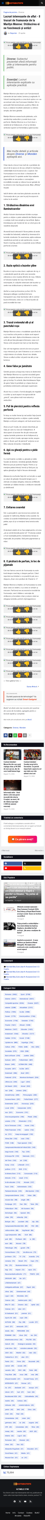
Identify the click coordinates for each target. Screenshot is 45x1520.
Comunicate (30, 1173)
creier (26, 1418)
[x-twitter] (32, 864)
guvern (25, 1248)
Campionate (24, 1108)
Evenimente (11, 1104)
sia (34, 1335)
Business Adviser (24, 1265)
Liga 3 (22, 1436)
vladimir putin (24, 1300)
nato (32, 1353)
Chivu (32, 1409)
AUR (33, 1431)
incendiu (34, 1256)
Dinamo (22, 1305)
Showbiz (28, 1034)
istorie (9, 1392)
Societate (11, 1051)
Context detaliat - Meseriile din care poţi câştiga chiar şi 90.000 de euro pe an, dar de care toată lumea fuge (12, 766)
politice (10, 1169)
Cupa (34, 1261)
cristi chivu (10, 1348)
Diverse (21, 12)
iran (8, 1090)
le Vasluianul (11, 1313)
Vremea (9, 1309)
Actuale (29, 1182)
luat (20, 1392)
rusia (25, 1138)
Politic (23, 1047)
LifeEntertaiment (12, 1283)
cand (9, 1326)
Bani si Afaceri (12, 1055)
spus (32, 1270)
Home (8, 1513)
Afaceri (25, 1025)
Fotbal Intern (26, 1060)
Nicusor (20, 1243)
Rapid (31, 1287)
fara (20, 1444)
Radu (33, 1370)
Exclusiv (10, 1060)
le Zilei (24, 1069)
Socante (10, 1069)
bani (31, 1392)
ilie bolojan (11, 1213)
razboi (29, 1130)
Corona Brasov (12, 1252)
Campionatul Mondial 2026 (16, 1226)
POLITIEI (31, 1339)
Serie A (9, 1344)
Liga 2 (9, 1296)
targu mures (11, 1152)
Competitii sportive (14, 1003)
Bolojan (9, 1222)
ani (23, 1160)
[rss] (32, 868)
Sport (25, 994)
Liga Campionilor (13, 1235)
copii (23, 1318)
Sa (8, 1388)
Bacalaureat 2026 (13, 1396)
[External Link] (32, 687)
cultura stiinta (11, 1230)
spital (35, 1305)
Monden (32, 153)
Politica (10, 1012)
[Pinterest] (20, 735)
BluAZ (29, 719)
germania (10, 1423)
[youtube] (13, 868)
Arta (35, 1047)
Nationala (28, 1156)
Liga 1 (25, 1082)
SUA (28, 1235)
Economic (22, 1112)
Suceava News (12, 1099)
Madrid (20, 1353)
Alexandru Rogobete (14, 1449)
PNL (8, 1265)
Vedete (10, 1038)
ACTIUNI (10, 1322)
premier (26, 1313)
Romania (11, 994)
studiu (9, 1331)
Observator (25, 1121)
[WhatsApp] (15, 735)
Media (25, 1453)
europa (33, 1388)
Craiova (9, 1300)
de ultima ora (29, 1252)
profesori (10, 1256)
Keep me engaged (24, 1134)
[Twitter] (10, 735)
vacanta (10, 1370)
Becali (23, 1261)
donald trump (12, 1095)
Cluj (22, 1322)
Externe (10, 999)
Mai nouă (5, 850)
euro (8, 1243)
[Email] (25, 735)
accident (23, 1222)
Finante (10, 1025)
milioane (10, 1405)
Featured (10, 1077)
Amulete (18, 1516)
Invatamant (11, 1034)
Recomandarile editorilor (15, 1274)
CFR (8, 1427)
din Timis (10, 1160)
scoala (22, 1366)
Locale (33, 1322)
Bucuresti (34, 1361)
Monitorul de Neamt (29, 1077)
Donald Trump (31, 1379)
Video (32, 1195)
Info (14, 1513)
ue (24, 1457)
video (9, 1217)
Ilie (22, 1278)
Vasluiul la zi (11, 1357)
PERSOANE (23, 1331)
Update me (11, 1042)
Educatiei (32, 1449)
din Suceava (27, 1208)
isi (22, 1423)
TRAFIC (34, 1274)
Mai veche (39, 850)
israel (23, 1178)
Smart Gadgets (29, 699)
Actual (25, 1086)
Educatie (27, 1029)
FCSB (9, 1143)
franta (9, 1361)
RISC (22, 1370)
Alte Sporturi (32, 1191)
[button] (3, 3)
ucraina (10, 1121)
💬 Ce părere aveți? (22, 839)
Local (9, 1108)
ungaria (33, 1423)
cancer (9, 1366)
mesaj (9, 1431)
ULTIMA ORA (25, 1064)
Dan (23, 1204)
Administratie (24, 1187)
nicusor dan (11, 1200)
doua (23, 1335)
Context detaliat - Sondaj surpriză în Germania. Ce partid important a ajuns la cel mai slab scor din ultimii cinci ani (32, 768)
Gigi (8, 1270)
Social (25, 1038)
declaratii (20, 1388)
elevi (21, 1309)
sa (8, 1134)
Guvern (10, 1016)
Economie (11, 1021)
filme (35, 1427)
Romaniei (10, 1440)
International (27, 999)
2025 (8, 1353)
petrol (9, 1409)
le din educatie (12, 1182)
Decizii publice (27, 1016)
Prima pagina (30, 1095)
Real (19, 1414)
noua (23, 1374)
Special (25, 1213)
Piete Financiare (13, 1130)
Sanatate (27, 1021)
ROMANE (10, 1335)
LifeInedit (23, 1165)
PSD (34, 1226)
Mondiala (22, 1296)
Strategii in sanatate (27, 1344)
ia (32, 1239)
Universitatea (11, 1418)
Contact (21, 1513)
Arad (25, 1073)
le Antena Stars (12, 1173)
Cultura (10, 1047)
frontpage (10, 1204)
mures (29, 1125)
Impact (20, 1270)
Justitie (29, 1055)
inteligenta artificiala (14, 1287)
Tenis (34, 1204)
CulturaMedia (31, 1396)
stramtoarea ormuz (13, 1339)
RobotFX (27, 1516)
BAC (20, 1409)
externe (10, 1007)
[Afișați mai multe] (30, 735)
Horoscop (28, 1104)
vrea (34, 1374)
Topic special (25, 1143)
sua (8, 1112)
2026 (24, 1051)
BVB (23, 1169)
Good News (11, 1453)
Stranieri (24, 1440)
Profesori (21, 1239)
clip (35, 1222)
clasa (9, 1444)
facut (9, 1187)
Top (26, 1152)
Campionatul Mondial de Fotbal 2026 (20, 1147)
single (25, 1200)
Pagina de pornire (10, 12)
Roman (25, 1383)
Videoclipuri (11, 1208)
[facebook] (13, 864)
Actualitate (26, 1007)
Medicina (11, 1029)
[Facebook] (6, 735)
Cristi (9, 1414)
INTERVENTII (11, 1383)
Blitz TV (9, 1305)
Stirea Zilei (11, 1138)
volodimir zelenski (28, 1348)
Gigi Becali (27, 1230)
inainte (9, 1401)
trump (9, 1165)
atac (24, 1357)
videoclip (22, 1217)
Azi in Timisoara (13, 1125)
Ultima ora (11, 1082)
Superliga (27, 1042)
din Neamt (11, 1086)
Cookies (29, 1513)
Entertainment (23, 1291)
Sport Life (10, 1318)
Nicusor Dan (11, 1457)
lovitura (22, 1401)
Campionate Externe (14, 1195)
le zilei (25, 1012)
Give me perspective (14, 1117)
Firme (21, 1361)
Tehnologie (11, 1248)
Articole (10, 1178)
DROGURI (10, 1278)
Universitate (22, 1427)
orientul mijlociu (26, 1405)
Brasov (10, 1064)
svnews (21, 1090)
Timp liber (10, 1374)
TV (22, 1256)
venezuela (21, 1326)
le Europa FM (12, 1156)
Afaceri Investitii (12, 1379)
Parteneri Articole (13, 1191)
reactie (21, 1431)
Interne (9, 1436)
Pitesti (32, 1117)
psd (8, 1239)
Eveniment (11, 1073)
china (9, 1291)
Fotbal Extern (31, 1099)
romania (10, 1261)
